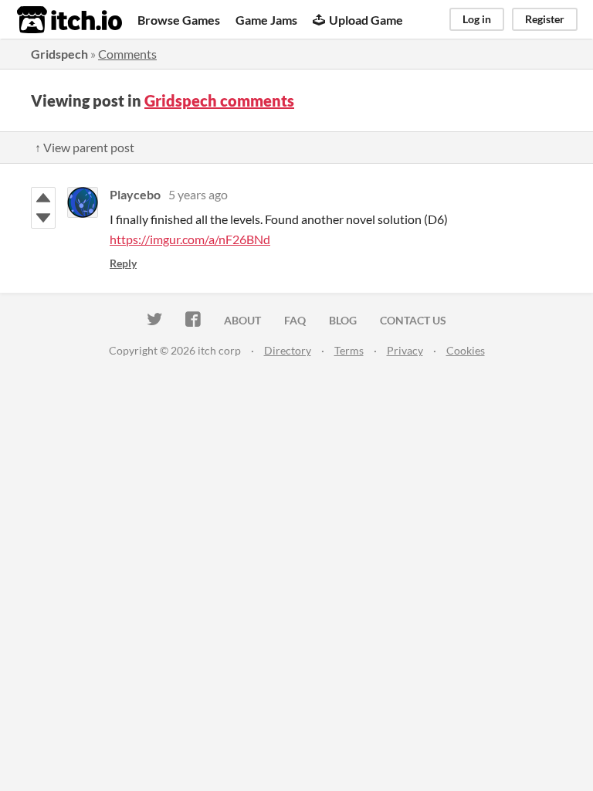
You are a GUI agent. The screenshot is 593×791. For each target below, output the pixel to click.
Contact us (413, 320)
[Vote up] (43, 198)
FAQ (295, 320)
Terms (349, 350)
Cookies (465, 350)
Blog (343, 320)
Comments (127, 53)
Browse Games (178, 19)
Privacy (405, 350)
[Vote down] (43, 218)
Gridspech (59, 53)
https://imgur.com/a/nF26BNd (190, 239)
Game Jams (266, 19)
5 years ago (198, 194)
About (242, 320)
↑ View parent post (84, 147)
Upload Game (366, 19)
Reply (123, 263)
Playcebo (135, 194)
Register (544, 18)
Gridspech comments (219, 100)
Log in (477, 18)
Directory (287, 350)
